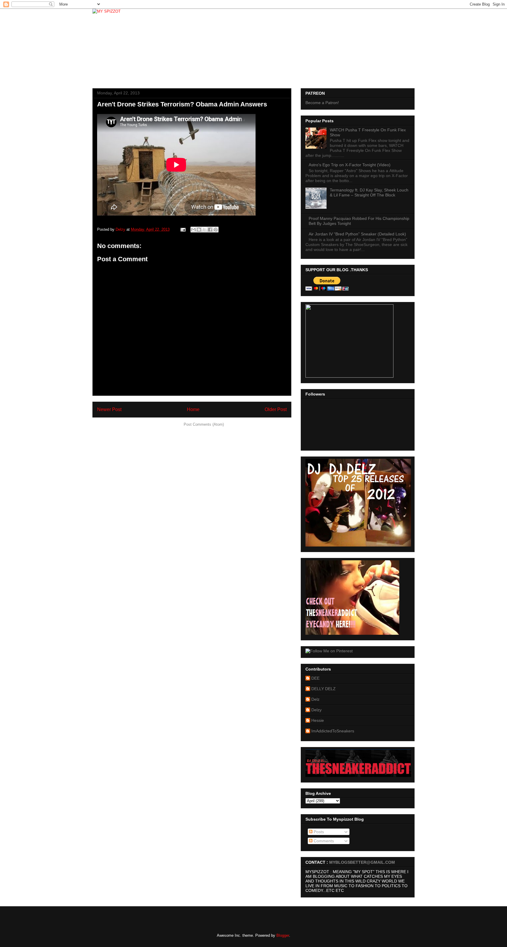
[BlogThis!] (199, 229)
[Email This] (193, 229)
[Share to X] (204, 229)
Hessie (317, 720)
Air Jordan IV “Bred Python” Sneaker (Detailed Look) (357, 234)
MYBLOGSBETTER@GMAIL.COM (362, 862)
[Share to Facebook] (210, 229)
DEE (315, 678)
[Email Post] (182, 229)
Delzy (316, 709)
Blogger (282, 935)
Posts (318, 831)
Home (193, 409)
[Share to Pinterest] (216, 229)
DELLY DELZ (323, 688)
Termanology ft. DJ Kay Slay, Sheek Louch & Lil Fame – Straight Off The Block (369, 192)
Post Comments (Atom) (204, 424)
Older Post (276, 409)
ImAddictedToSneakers (332, 731)
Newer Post (109, 409)
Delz (315, 699)
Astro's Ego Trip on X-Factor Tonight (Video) (350, 164)
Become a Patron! (322, 102)
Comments (323, 841)
